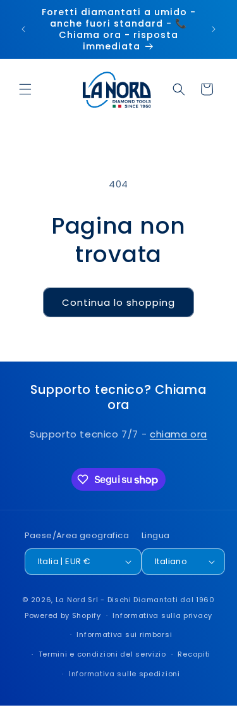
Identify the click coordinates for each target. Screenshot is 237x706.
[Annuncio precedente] (23, 29)
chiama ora (178, 434)
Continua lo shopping (118, 302)
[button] (25, 89)
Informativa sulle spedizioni (124, 674)
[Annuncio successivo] (214, 29)
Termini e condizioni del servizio (102, 654)
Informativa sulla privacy (162, 615)
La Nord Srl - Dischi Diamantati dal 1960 (135, 600)
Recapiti (194, 654)
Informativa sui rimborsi (124, 634)
